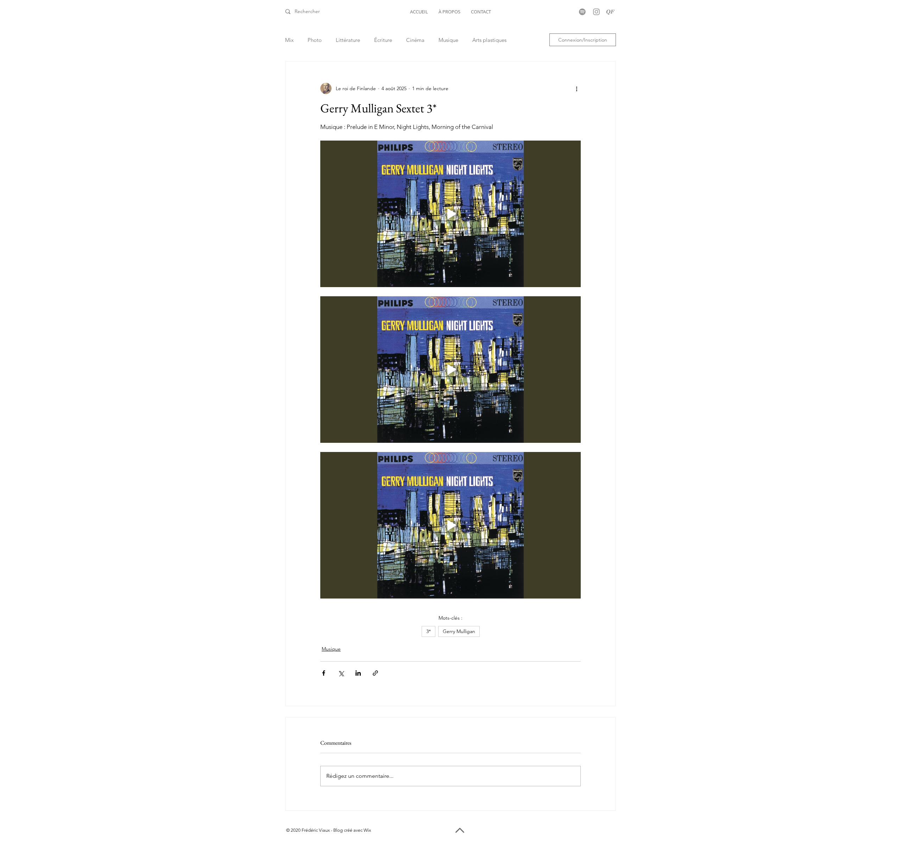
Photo (315, 40)
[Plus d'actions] (576, 88)
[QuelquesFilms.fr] (610, 11)
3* (428, 631)
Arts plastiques (489, 40)
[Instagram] (596, 11)
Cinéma (415, 40)
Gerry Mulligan (459, 631)
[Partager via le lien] (375, 673)
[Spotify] (582, 11)
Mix (289, 40)
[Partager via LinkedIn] (358, 673)
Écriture (383, 40)
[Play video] (450, 214)
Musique (448, 40)
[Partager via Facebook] (323, 673)
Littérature (348, 40)
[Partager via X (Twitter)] (341, 673)
